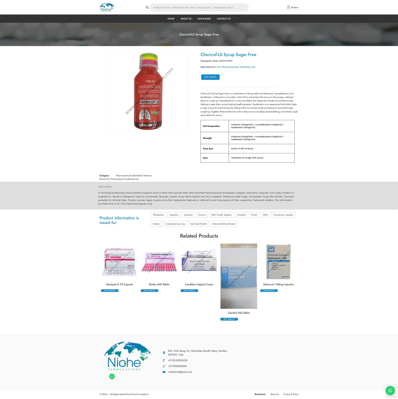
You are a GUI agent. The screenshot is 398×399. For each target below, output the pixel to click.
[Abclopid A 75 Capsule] (119, 262)
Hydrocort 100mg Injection (278, 284)
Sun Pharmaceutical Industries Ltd (236, 67)
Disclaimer (260, 394)
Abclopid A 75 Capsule (119, 284)
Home (171, 18)
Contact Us (224, 18)
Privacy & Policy (290, 394)
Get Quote (210, 77)
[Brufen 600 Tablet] (159, 262)
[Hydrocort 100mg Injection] (278, 262)
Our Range (204, 18)
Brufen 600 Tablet (159, 284)
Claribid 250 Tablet (239, 313)
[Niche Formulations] (127, 355)
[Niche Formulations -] (107, 7)
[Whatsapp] (112, 376)
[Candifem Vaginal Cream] (199, 262)
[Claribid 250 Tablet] (238, 276)
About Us (185, 18)
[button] (390, 390)
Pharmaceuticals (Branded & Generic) (134, 175)
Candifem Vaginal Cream (199, 284)
